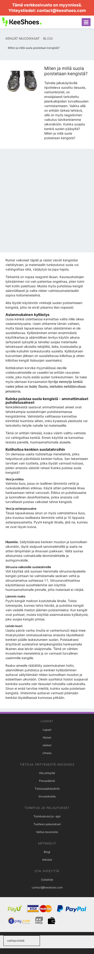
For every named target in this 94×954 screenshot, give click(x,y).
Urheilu (47, 753)
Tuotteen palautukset (47, 824)
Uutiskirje (47, 879)
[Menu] (86, 22)
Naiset (47, 737)
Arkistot (47, 859)
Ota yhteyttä (47, 773)
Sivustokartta (47, 796)
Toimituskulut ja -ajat (47, 816)
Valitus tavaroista (47, 832)
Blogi (47, 852)
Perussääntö (47, 781)
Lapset (47, 729)
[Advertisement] (47, 202)
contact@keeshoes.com (61, 10)
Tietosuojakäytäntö (47, 788)
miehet (47, 745)
